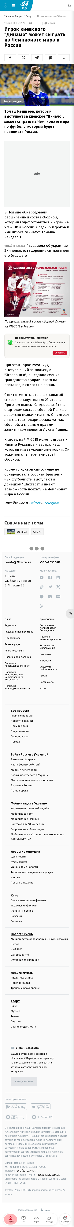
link (41, 577)
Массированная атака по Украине (32, 780)
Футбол (15, 1011)
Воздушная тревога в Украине (30, 775)
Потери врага (19, 790)
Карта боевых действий (25, 764)
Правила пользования (18, 657)
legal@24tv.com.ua (49, 1174)
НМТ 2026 (16, 949)
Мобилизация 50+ (22, 813)
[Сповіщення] (69, 5)
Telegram (51, 503)
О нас (8, 619)
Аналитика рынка (22, 977)
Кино (14, 895)
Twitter (34, 503)
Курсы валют (19, 861)
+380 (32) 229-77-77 (27, 1170)
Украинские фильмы (24, 905)
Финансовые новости (24, 867)
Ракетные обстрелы (23, 759)
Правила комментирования (50, 638)
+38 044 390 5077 (50, 562)
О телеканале (12, 638)
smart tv (16, 1117)
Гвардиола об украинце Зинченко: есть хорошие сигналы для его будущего (36, 250)
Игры (43, 688)
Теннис (15, 1016)
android (16, 1107)
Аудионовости (19, 736)
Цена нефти (18, 856)
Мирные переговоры (24, 770)
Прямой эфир (19, 726)
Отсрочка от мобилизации (27, 829)
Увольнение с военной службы (30, 808)
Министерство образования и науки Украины (39, 939)
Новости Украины (22, 720)
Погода (15, 741)
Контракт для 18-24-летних (27, 824)
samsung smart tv (42, 1117)
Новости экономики (25, 851)
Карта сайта (47, 682)
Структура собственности (48, 668)
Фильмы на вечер (22, 911)
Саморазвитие (20, 954)
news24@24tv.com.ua (18, 562)
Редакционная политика (19, 632)
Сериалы (16, 921)
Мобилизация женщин (25, 819)
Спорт (29, 16)
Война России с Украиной (29, 754)
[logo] (24, 5)
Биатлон (16, 1021)
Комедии (16, 916)
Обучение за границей (25, 960)
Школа (15, 944)
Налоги (15, 877)
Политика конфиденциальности (17, 664)
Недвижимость (22, 973)
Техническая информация (47, 646)
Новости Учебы (22, 934)
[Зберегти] (63, 58)
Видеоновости (20, 731)
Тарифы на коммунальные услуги (32, 872)
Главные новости (22, 715)
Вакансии (45, 661)
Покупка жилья (20, 982)
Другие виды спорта (23, 1026)
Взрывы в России (21, 785)
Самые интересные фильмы (28, 900)
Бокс (14, 1006)
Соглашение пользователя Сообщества (48, 628)
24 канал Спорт (13, 16)
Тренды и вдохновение (25, 988)
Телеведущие (12, 644)
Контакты (45, 654)
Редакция (10, 625)
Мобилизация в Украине (29, 803)
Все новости (20, 710)
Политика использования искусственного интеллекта (14, 676)
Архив (43, 676)
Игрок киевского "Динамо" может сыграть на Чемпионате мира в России (53, 16)
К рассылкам (24, 1081)
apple (42, 1107)
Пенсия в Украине (22, 882)
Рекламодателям (14, 651)
